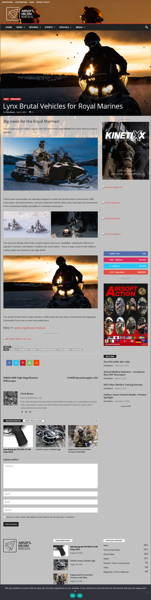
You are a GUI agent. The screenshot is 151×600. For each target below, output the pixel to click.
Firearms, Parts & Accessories (117, 563)
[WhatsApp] (30, 363)
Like (144, 253)
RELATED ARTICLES (13, 421)
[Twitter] (16, 363)
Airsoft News (109, 554)
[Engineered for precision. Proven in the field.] (83, 436)
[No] (147, 592)
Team (31, 2)
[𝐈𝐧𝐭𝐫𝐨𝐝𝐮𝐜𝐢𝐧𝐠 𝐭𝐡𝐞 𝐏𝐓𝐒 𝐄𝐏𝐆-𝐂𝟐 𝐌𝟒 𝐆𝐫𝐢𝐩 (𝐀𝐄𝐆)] (18, 436)
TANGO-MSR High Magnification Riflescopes (20, 379)
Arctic (13, 350)
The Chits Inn (17, 347)
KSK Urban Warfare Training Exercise (123, 384)
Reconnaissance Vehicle (48, 350)
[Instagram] (26, 412)
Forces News (15, 99)
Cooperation (21, 2)
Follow (142, 260)
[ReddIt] (36, 363)
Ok (72, 595)
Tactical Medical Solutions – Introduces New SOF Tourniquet (124, 373)
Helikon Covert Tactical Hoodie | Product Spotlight (125, 396)
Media (79, 27)
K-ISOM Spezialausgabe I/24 (82, 377)
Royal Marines (64, 350)
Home (9, 27)
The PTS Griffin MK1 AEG (117, 361)
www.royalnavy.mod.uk (29, 328)
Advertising (7, 2)
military (33, 350)
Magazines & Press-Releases (116, 572)
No (79, 595)
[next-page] (96, 420)
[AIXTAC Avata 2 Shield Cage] (50, 436)
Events (49, 27)
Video (106, 567)
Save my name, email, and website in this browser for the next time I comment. (40, 517)
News (19, 27)
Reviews (33, 27)
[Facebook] (9, 363)
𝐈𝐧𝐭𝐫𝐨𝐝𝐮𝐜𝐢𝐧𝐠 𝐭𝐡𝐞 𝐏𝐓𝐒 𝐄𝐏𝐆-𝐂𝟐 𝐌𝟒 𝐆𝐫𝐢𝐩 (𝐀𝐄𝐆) (17, 450)
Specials (64, 27)
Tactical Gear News (112, 550)
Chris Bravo (10, 112)
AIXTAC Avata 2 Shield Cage (48, 449)
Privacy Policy (43, 2)
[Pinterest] (23, 363)
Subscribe (141, 272)
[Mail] (30, 412)
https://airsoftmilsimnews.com (31, 398)
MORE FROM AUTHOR (33, 421)
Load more (125, 406)
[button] (146, 27)
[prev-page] (92, 420)
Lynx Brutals (23, 350)
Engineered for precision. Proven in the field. (79, 450)
